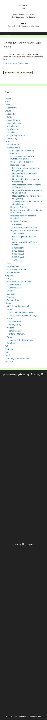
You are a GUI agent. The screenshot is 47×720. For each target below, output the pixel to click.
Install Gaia (17, 224)
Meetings (11, 294)
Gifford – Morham (16, 334)
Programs (9, 275)
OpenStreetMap (11, 72)
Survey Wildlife (13, 272)
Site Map (9, 361)
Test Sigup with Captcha (18, 358)
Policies (10, 318)
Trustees (10, 291)
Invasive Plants (13, 148)
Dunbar (10, 117)
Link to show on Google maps (16, 63)
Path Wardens (13, 129)
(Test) (7, 355)
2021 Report (18, 248)
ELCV (23, 23)
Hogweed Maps (17, 165)
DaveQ (8, 98)
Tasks (7, 141)
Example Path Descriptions (20, 340)
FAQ (6, 346)
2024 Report (18, 257)
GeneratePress (35, 717)
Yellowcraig (12, 138)
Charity (8, 278)
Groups (8, 111)
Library (8, 303)
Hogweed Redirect (18, 207)
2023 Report (18, 254)
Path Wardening (14, 266)
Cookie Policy (14, 321)
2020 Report (18, 234)
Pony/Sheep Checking (16, 269)
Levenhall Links (14, 123)
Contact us (29, 545)
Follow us (17, 545)
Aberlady (11, 114)
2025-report (18, 260)
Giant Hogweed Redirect (21, 162)
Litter (9, 263)
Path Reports (12, 343)
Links (7, 352)
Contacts (9, 349)
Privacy (37, 374)
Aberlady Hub (14, 285)
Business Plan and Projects (19, 281)
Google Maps (26, 72)
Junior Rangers (13, 120)
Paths (9, 309)
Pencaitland (12, 132)
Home (7, 101)
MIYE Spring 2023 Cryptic (18, 306)
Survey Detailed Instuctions (24, 227)
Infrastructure (13, 144)
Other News (12, 108)
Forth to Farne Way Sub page (23, 315)
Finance (10, 297)
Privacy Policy (14, 325)
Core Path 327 (15, 288)
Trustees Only (13, 300)
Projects (10, 328)
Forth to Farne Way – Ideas (20, 312)
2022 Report (18, 251)
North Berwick (13, 126)
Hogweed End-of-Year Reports (24, 230)
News (7, 105)
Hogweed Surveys (18, 221)
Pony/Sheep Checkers (17, 135)
